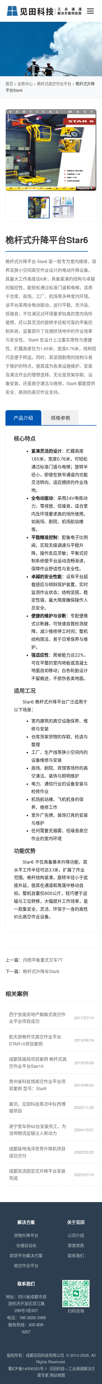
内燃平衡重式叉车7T (43, 960)
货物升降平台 (26, 1235)
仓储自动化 (26, 1245)
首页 (9, 83)
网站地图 (57, 1375)
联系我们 (76, 1255)
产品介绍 (23, 418)
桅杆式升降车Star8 (41, 971)
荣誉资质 (76, 1245)
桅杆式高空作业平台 (54, 83)
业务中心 (25, 83)
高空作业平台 (26, 1265)
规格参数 (60, 418)
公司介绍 (76, 1235)
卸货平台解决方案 (26, 1255)
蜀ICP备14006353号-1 (27, 1368)
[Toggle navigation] (90, 11)
